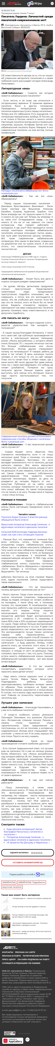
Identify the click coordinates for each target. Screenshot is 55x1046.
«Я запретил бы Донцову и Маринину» (27, 842)
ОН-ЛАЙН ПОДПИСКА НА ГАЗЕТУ (34, 959)
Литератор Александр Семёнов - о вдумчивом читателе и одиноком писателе (27, 838)
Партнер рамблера (24, 1033)
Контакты (7, 952)
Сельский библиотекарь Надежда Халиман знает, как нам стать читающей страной (24, 533)
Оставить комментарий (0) (28, 862)
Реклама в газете (11, 956)
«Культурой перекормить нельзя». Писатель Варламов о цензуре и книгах (30, 924)
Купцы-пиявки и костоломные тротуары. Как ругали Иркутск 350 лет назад (30, 916)
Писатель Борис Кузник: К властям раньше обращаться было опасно (24, 518)
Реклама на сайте (25, 952)
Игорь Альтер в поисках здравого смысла (29, 907)
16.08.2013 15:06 (8, 10)
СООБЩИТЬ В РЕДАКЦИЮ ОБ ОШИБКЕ (21, 963)
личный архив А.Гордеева (19, 71)
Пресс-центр (9, 959)
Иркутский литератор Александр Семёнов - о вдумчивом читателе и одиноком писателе (25, 525)
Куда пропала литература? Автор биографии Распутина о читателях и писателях (23, 832)
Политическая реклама (36, 956)
